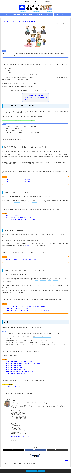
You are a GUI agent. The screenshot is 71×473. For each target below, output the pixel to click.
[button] (57, 450)
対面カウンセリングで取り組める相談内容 (15, 373)
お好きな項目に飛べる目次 (34, 95)
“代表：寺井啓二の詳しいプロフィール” (20, 436)
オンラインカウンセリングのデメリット (15, 367)
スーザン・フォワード (30, 245)
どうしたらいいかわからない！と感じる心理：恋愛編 (18, 181)
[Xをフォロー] (13, 440)
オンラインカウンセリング (7, 444)
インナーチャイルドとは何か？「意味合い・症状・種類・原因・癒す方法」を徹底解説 (25, 306)
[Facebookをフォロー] (15, 440)
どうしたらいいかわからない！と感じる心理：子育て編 (18, 217)
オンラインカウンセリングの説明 (13, 386)
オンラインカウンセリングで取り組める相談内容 (36, 97)
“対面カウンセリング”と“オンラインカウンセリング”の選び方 (19, 371)
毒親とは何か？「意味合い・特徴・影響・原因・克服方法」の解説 (21, 259)
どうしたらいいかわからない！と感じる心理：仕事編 (18, 179)
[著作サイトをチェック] (11, 440)
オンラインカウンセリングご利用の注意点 (15, 369)
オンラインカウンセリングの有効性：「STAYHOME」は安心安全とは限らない (23, 363)
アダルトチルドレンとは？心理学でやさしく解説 (17, 308)
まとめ (26, 99)
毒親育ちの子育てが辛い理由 (12, 215)
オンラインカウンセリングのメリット (14, 365)
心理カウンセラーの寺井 (7, 61)
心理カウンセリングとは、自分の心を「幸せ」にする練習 (19, 361)
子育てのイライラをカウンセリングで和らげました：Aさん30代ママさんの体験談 (24, 219)
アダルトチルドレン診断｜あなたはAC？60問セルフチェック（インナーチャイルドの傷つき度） (27, 310)
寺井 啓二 (13, 400)
